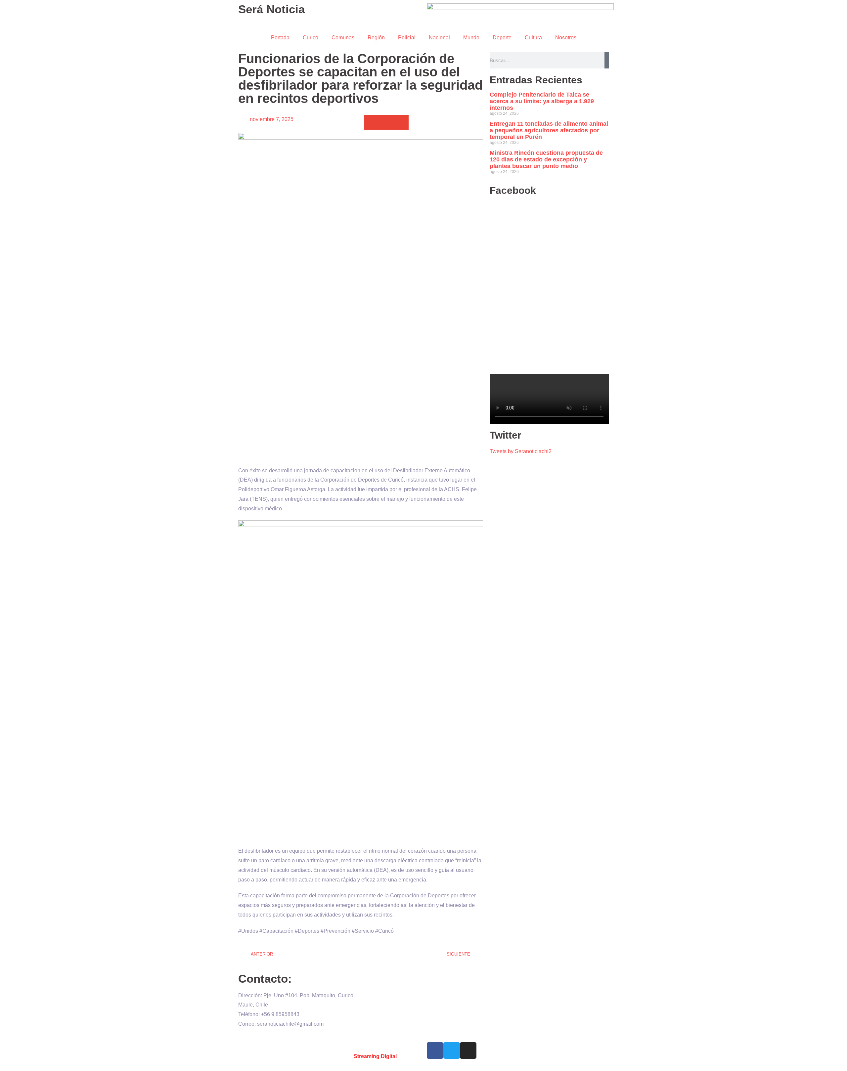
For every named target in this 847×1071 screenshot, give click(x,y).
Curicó (310, 37)
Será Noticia (271, 9)
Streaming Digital (375, 1056)
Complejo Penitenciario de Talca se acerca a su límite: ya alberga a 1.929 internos (542, 101)
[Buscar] (606, 60)
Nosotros (565, 37)
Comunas (343, 37)
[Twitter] (451, 1050)
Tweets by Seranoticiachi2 (521, 451)
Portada (280, 37)
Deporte (502, 37)
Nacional (439, 37)
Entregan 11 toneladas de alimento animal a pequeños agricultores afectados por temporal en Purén (549, 130)
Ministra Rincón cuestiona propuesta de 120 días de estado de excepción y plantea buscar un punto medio (546, 159)
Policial (407, 37)
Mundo (471, 37)
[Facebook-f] (435, 1050)
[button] (371, 122)
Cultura (533, 37)
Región (376, 37)
